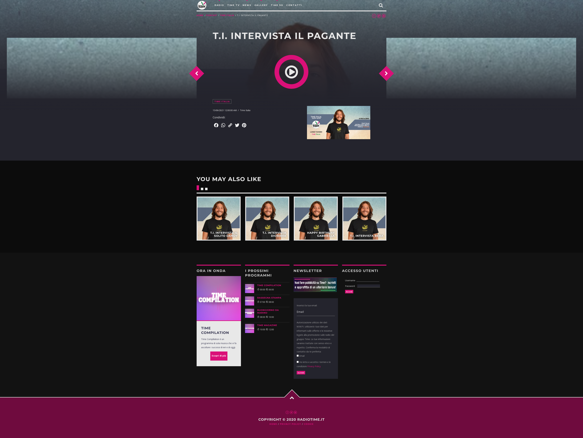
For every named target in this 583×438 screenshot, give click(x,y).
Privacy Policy (314, 366)
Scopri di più (219, 219)
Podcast (211, 15)
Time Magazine (267, 325)
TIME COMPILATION (269, 285)
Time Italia (227, 15)
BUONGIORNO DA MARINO (268, 311)
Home (200, 15)
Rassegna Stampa (269, 297)
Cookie (309, 424)
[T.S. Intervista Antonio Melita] (102, 68)
